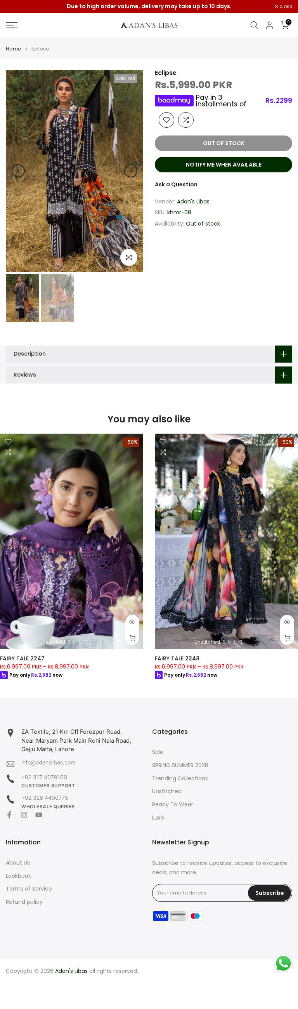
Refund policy (24, 902)
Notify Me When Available (224, 164)
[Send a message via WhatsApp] (283, 963)
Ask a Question (176, 184)
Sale (157, 752)
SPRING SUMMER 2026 (180, 765)
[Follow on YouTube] (38, 815)
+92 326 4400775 (44, 797)
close (16, 6)
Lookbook (18, 876)
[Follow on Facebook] (9, 815)
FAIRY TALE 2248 (177, 658)
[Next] (130, 170)
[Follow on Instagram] (24, 815)
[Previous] (18, 170)
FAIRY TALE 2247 (22, 658)
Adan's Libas (193, 201)
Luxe (158, 817)
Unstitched (167, 791)
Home (13, 48)
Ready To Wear (172, 804)
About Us (18, 863)
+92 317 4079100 (44, 777)
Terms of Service (29, 889)
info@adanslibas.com (48, 762)
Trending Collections (180, 778)
